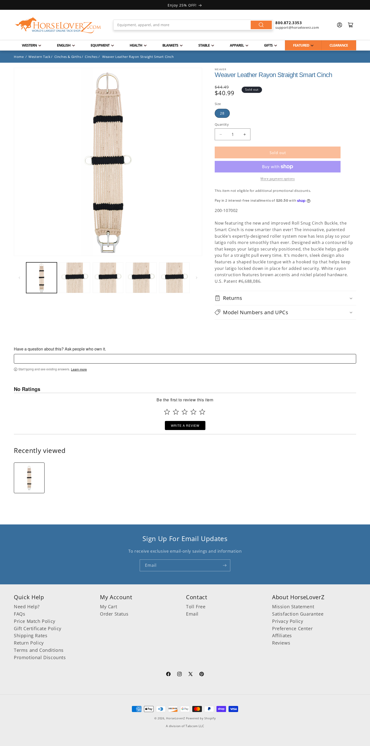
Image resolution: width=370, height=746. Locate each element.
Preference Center (292, 628)
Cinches (91, 56)
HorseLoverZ (175, 718)
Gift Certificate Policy (37, 628)
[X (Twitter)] (190, 674)
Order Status (114, 614)
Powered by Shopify (201, 718)
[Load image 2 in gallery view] (74, 277)
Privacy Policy (287, 621)
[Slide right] (196, 277)
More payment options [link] (278, 178)
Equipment (100, 45)
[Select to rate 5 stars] (202, 412)
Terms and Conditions (39, 650)
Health (136, 45)
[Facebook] (168, 674)
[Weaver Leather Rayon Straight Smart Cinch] (29, 477)
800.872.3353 (288, 22)
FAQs (19, 614)
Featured (301, 45)
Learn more (79, 369)
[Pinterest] (201, 674)
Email (192, 614)
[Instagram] (179, 674)
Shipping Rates (30, 635)
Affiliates (282, 635)
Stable (204, 45)
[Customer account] (339, 24)
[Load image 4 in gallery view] (141, 277)
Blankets (170, 45)
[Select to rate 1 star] (167, 412)
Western (29, 45)
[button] (285, 298)
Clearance (338, 45)
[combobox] (193, 25)
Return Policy (29, 643)
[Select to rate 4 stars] (193, 412)
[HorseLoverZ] (58, 25)
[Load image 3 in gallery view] (108, 277)
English (63, 45)
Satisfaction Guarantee (297, 614)
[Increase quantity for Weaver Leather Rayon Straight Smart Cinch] (244, 134)
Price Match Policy (34, 621)
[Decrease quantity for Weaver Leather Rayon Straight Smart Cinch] (220, 134)
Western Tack (39, 56)
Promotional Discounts (40, 657)
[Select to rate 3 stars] (185, 412)
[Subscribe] (224, 565)
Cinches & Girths (67, 56)
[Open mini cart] (350, 24)
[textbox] (185, 359)
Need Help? (27, 606)
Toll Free (195, 606)
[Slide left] (19, 277)
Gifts (268, 45)
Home (19, 56)
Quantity (222, 124)
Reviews (281, 643)
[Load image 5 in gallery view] (174, 277)
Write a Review (185, 425)
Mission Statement (293, 606)
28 (222, 113)
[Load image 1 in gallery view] (41, 277)
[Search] (261, 25)
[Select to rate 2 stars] (176, 412)
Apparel (237, 45)
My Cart (108, 606)
